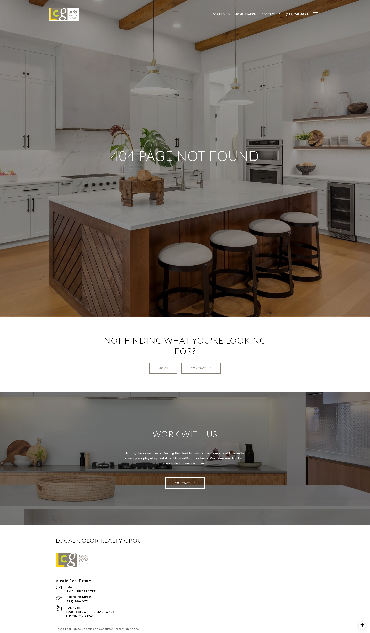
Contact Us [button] (201, 368)
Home (163, 368)
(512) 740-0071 (77, 601)
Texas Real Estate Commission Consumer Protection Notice (97, 628)
